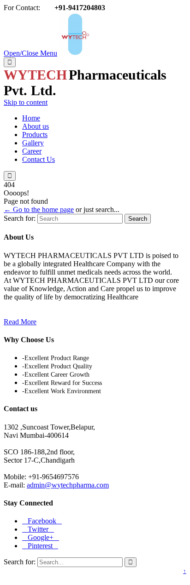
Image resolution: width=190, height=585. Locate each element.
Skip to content (26, 102)
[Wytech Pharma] (74, 53)
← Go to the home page (39, 209)
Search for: (20, 218)
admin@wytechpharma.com (68, 485)
